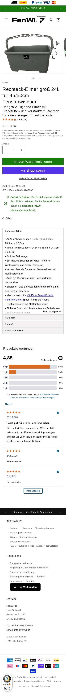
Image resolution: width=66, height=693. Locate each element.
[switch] (7, 688)
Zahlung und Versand (21, 576)
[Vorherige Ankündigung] (5, 9)
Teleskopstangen (44, 528)
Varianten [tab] (10, 317)
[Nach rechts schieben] (40, 78)
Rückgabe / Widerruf (21, 563)
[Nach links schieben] (25, 78)
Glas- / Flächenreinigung (23, 537)
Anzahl (5, 144)
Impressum (16, 581)
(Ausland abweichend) (23, 210)
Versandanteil (9, 136)
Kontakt (41, 576)
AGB (49, 681)
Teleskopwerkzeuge (21, 532)
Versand (57, 681)
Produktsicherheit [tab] (14, 330)
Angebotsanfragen (20, 541)
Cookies (30, 581)
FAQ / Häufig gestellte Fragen (26, 546)
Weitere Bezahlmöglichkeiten (33, 178)
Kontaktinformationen (41, 686)
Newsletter (52, 546)
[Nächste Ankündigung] (60, 9)
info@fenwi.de (22, 629)
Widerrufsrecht (14, 681)
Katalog (14, 528)
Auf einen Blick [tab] (13, 231)
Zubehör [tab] (9, 324)
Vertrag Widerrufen (25, 587)
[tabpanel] (33, 274)
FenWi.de (11, 605)
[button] (6, 19)
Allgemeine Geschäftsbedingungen (29, 567)
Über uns (27, 528)
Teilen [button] (9, 218)
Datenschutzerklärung (22, 572)
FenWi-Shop (22, 677)
